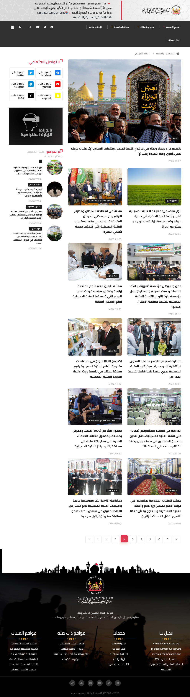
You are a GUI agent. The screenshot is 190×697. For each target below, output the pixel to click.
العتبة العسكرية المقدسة (23, 659)
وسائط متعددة (121, 27)
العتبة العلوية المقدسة (24, 643)
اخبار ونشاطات (147, 27)
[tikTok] (72, 683)
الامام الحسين (173, 27)
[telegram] (91, 683)
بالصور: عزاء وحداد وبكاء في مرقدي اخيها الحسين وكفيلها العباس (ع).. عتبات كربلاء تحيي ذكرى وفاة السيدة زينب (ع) (126, 151)
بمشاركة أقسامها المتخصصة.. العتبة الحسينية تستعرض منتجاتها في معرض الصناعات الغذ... (27, 238)
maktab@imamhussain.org (166, 648)
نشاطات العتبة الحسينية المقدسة (103, 200)
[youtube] (38, 27)
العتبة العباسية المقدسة (24, 664)
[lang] (12, 27)
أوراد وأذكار (119, 659)
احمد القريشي (141, 53)
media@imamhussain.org (166, 653)
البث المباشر (174, 40)
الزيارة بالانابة (95, 27)
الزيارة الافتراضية (119, 653)
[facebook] (52, 27)
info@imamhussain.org (166, 643)
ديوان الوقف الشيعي (71, 648)
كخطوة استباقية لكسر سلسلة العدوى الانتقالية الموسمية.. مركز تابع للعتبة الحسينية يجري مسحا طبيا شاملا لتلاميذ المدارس (154, 368)
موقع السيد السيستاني (71, 643)
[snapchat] (81, 683)
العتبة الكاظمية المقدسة (24, 648)
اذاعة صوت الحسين (119, 664)
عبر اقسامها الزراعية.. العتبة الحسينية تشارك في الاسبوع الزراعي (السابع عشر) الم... (28, 170)
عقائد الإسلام (35, 184)
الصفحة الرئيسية (165, 53)
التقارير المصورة (33, 206)
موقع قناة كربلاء (71, 659)
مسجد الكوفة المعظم (24, 669)
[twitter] (45, 27)
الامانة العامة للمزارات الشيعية (71, 653)
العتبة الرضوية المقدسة (24, 653)
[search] (20, 27)
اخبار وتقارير (172, 200)
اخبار (175, 138)
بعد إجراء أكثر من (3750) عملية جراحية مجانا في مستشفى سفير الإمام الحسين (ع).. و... (26, 214)
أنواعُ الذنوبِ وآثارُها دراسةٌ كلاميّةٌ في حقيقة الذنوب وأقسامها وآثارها (29, 192)
